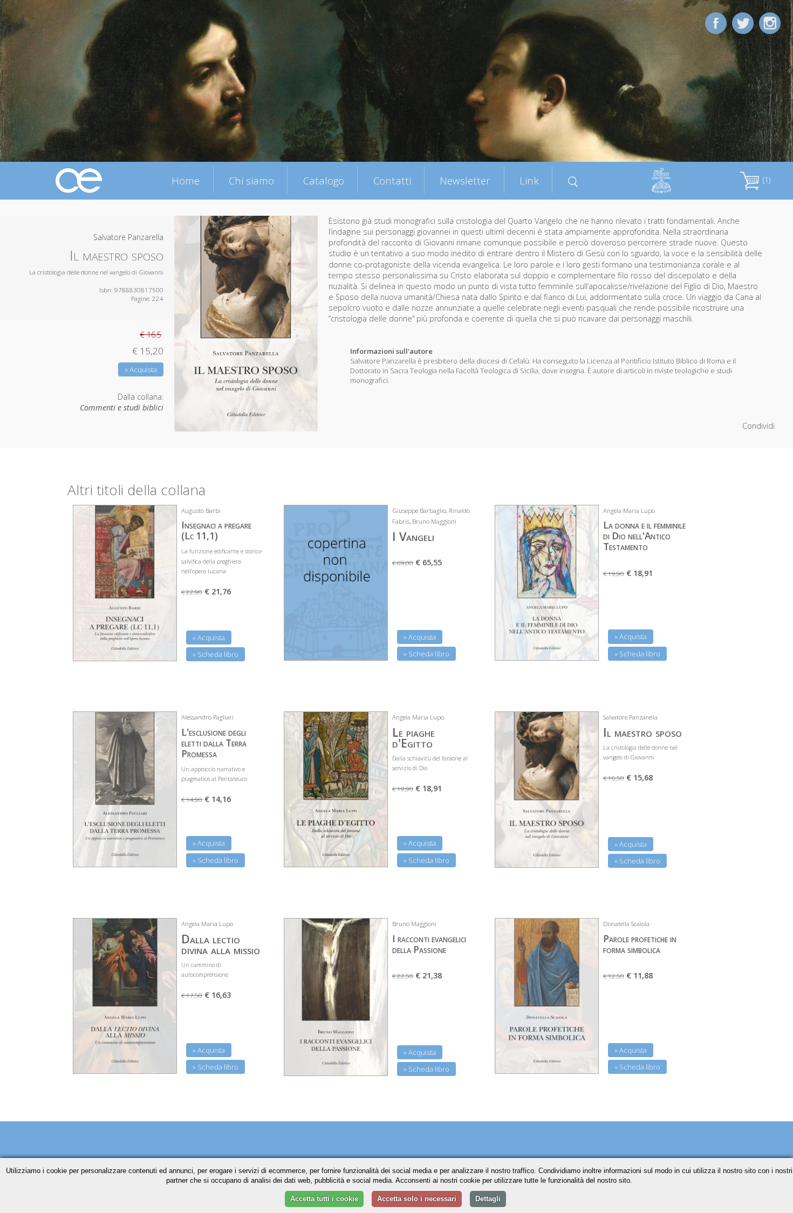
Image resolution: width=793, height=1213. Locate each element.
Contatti (392, 180)
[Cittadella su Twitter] (742, 22)
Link (529, 180)
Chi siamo (251, 180)
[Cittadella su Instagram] (769, 22)
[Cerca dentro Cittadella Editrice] (573, 180)
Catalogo (323, 180)
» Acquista (141, 369)
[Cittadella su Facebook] (715, 22)
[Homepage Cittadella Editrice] (79, 180)
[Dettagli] (161, 646)
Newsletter (465, 180)
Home (186, 180)
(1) (765, 180)
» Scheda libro (215, 654)
